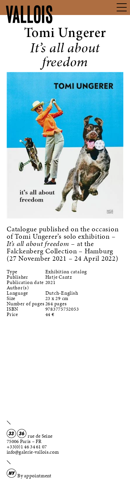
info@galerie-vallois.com (33, 452)
